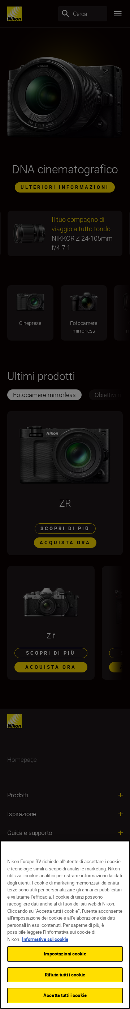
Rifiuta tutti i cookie (65, 974)
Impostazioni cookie (65, 953)
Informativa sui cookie (45, 939)
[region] (65, 925)
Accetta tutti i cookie (65, 995)
